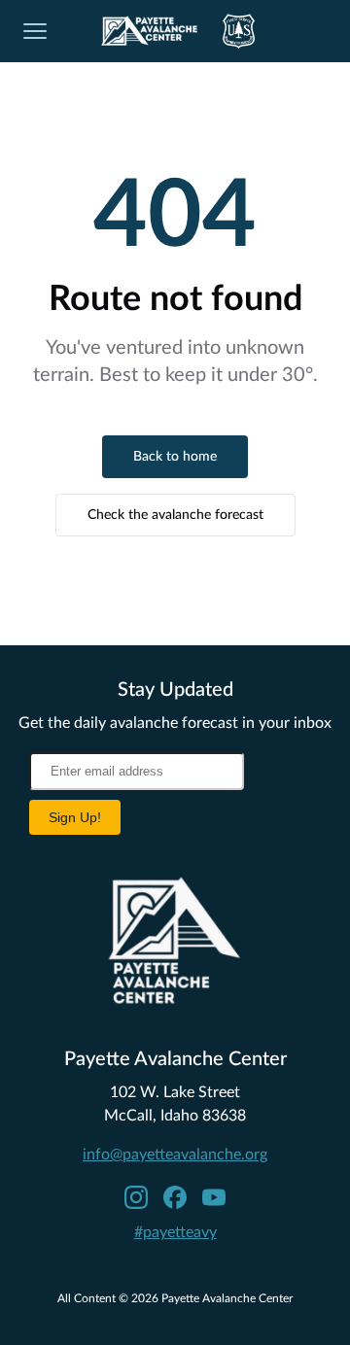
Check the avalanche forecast (175, 515)
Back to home (175, 457)
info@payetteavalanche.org (175, 1154)
